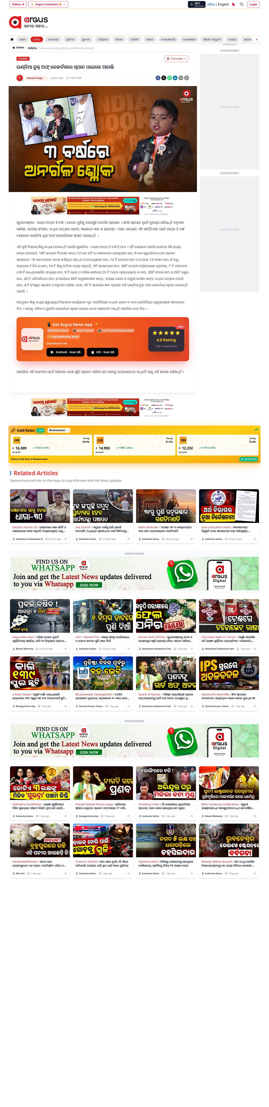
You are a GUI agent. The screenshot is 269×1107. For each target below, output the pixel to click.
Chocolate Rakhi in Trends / (219, 637)
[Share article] (65, 539)
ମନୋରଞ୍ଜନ (189, 39)
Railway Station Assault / (217, 861)
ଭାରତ (22, 39)
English (223, 4)
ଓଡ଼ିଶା (37, 39)
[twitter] (163, 77)
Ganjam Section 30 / (25, 527)
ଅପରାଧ (232, 39)
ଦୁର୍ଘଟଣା (70, 39)
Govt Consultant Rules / (216, 527)
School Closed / (22, 694)
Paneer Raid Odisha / (152, 637)
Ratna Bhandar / (149, 527)
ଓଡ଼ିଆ (211, 4)
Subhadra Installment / (27, 804)
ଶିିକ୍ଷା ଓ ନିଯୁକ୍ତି (212, 39)
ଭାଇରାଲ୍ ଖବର (251, 39)
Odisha (32, 48)
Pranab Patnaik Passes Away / (94, 804)
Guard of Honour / (150, 694)
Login (253, 4)
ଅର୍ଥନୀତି (134, 39)
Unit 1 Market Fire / (88, 637)
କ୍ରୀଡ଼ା (149, 39)
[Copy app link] (186, 77)
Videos (16, 4)
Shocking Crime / (149, 804)
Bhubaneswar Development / (94, 694)
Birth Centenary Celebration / (220, 804)
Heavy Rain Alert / (24, 637)
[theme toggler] (233, 4)
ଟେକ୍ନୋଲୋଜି (168, 39)
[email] (180, 77)
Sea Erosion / (84, 527)
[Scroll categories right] (256, 39)
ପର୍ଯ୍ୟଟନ (103, 39)
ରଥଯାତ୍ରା (53, 39)
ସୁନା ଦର (86, 39)
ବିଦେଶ (119, 39)
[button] (51, 445)
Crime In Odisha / (87, 861)
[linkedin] (175, 77)
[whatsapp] (169, 77)
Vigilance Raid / (148, 861)
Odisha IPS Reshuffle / (216, 694)
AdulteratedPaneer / (25, 861)
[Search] (241, 4)
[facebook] (158, 77)
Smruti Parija (35, 78)
